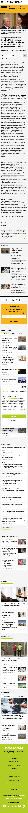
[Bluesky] (20, 807)
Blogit (9, 752)
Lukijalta (2, 13)
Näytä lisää (6, 528)
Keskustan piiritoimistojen (16, 795)
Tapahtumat (16, 752)
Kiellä (14, 425)
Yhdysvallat (4, 6)
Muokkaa (13, 420)
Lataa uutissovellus (14, 776)
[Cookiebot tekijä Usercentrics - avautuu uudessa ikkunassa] (20, 387)
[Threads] (23, 807)
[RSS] (16, 807)
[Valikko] (2, 2)
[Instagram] (12, 807)
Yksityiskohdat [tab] (14, 391)
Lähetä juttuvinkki (14, 780)
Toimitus (14, 768)
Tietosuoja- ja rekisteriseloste (14, 798)
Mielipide (4, 664)
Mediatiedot (14, 789)
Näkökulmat (19, 751)
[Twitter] (9, 807)
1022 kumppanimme (10, 398)
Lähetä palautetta (14, 785)
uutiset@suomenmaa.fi (14, 761)
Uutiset (3, 342)
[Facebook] (5, 807)
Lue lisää (14, 10)
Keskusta (11, 751)
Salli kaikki (14, 416)
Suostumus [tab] (5, 391)
